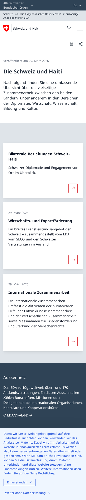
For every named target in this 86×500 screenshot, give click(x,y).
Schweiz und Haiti (26, 28)
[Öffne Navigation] (79, 28)
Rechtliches (46, 473)
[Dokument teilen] (80, 43)
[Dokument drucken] (71, 43)
